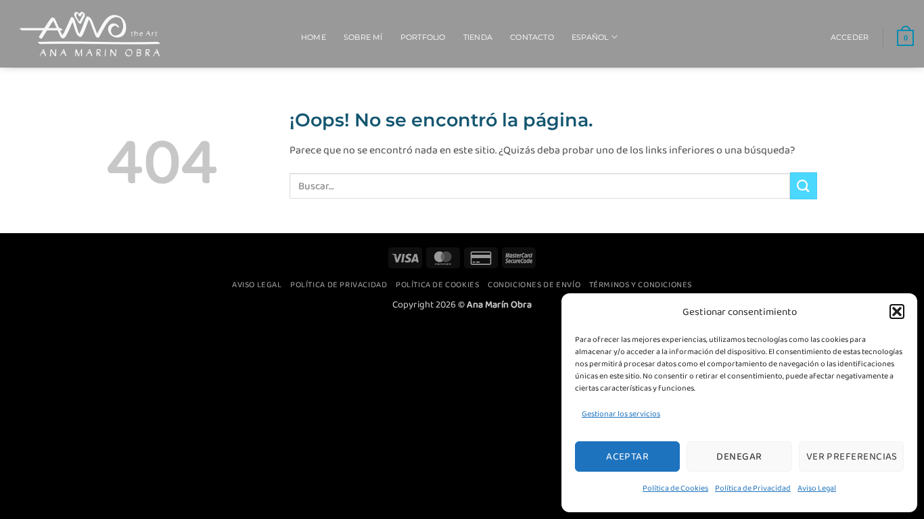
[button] (897, 311)
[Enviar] (803, 185)
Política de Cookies (675, 488)
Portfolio (423, 37)
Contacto (532, 37)
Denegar (739, 456)
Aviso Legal (817, 488)
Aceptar (627, 456)
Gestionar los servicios (621, 413)
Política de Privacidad (753, 488)
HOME (313, 37)
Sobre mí (363, 37)
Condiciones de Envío (534, 284)
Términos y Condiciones (640, 284)
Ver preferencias (852, 456)
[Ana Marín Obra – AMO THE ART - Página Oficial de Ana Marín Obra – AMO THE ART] (145, 34)
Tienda (477, 37)
